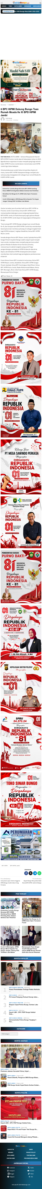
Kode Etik (11, 1149)
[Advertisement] (21, 37)
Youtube (32, 1171)
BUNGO (15, 987)
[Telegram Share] (35, 873)
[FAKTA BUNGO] (21, 3)
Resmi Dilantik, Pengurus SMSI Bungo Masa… (23, 1077)
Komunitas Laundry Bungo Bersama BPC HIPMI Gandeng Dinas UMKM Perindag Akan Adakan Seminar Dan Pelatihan (10, 913)
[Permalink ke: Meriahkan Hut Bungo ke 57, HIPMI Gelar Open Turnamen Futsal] (31, 908)
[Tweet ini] (31, 873)
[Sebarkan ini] (26, 873)
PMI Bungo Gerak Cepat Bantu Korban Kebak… (24, 1085)
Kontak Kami (11, 1158)
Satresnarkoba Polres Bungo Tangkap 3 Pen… (22, 1020)
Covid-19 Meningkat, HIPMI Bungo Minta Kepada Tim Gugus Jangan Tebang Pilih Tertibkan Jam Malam (10, 949)
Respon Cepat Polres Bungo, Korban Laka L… (23, 1005)
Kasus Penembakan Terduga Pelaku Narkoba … (24, 990)
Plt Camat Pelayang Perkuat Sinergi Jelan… (24, 997)
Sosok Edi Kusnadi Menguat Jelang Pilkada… (23, 1137)
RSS (32, 1177)
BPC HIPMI (5, 865)
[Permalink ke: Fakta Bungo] (3, 119)
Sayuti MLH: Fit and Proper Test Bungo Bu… (23, 1129)
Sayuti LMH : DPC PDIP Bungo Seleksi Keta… (22, 1013)
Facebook (12, 1168)
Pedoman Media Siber (31, 1158)
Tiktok (32, 1174)
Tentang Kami (30, 1155)
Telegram (12, 1177)
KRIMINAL (19, 1018)
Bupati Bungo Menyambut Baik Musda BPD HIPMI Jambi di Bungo (31, 881)
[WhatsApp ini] (39, 873)
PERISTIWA (20, 987)
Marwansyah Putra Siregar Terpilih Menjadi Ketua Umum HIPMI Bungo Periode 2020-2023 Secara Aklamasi (31, 949)
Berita (11, 987)
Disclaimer (10, 1155)
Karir (31, 1149)
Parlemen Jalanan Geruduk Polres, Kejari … (16, 1071)
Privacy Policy (30, 1152)
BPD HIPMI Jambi (15, 865)
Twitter (32, 1168)
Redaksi (10, 1152)
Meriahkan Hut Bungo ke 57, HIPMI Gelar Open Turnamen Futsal (31, 921)
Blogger (12, 1174)
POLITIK (15, 1010)
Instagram (12, 1171)
